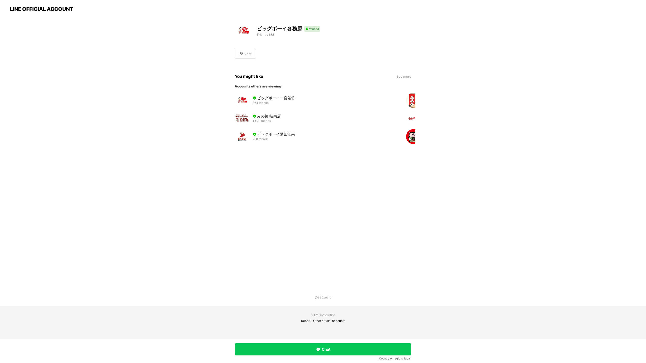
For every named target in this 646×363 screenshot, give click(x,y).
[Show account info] (312, 29)
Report (305, 321)
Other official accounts (329, 321)
